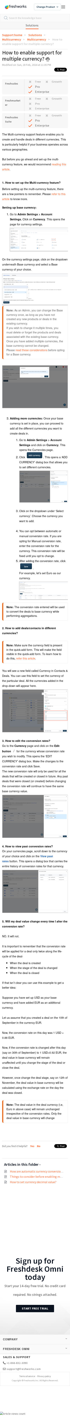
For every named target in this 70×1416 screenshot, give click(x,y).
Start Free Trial (35, 1308)
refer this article (25, 658)
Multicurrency (11, 39)
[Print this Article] (48, 59)
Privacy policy (44, 1376)
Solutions (32, 25)
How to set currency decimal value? (33, 1182)
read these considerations (31, 350)
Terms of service (27, 1376)
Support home (12, 35)
